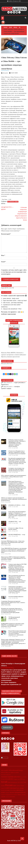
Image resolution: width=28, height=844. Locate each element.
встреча (3, 790)
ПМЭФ (21, 782)
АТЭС (6, 779)
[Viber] (12, 374)
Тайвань (18, 785)
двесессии (19, 790)
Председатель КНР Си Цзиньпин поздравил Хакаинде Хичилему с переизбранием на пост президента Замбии (13, 558)
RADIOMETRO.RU (7, 668)
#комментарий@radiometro (15, 596)
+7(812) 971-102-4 (7, 386)
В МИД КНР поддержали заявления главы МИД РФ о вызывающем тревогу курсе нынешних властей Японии (12, 625)
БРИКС (10, 779)
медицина (7, 792)
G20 (4, 779)
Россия (9, 785)
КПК (21, 779)
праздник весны (20, 792)
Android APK (7, 727)
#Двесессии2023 (15, 772)
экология (7, 796)
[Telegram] (17, 374)
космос (3, 792)
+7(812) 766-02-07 (7, 382)
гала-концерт (13, 790)
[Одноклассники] (6, 374)
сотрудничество (9, 794)
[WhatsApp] (15, 374)
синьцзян (3, 794)
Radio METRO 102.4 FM (7, 288)
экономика (12, 796)
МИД (9, 782)
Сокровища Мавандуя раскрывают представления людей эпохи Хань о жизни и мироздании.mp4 (13, 602)
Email (3, 261)
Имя (3, 255)
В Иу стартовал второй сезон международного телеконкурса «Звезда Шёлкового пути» (13, 476)
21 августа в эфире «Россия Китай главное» (15, 528)
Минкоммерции (13, 782)
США (14, 785)
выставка (7, 790)
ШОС (8, 788)
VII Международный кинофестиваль (14, 617)
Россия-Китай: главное (13, 201)
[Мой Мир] (8, 374)
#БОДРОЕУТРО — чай (14, 521)
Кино (24, 779)
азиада (22, 788)
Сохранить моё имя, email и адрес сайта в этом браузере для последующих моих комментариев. (14, 272)
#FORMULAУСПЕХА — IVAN (16, 505)
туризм (3, 796)
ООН (19, 782)
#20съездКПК (4, 770)
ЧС (5, 788)
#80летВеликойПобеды (16, 770)
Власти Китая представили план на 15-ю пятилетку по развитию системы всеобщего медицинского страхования (17, 632)
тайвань (19, 794)
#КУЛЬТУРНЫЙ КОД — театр (16, 534)
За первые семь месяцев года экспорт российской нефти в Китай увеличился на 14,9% (16, 469)
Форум (22, 785)
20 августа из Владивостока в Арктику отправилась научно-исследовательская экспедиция (16, 452)
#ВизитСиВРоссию (6, 772)
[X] (10, 374)
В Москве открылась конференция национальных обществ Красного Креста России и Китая (21, 214)
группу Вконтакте (7, 363)
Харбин (2, 788)
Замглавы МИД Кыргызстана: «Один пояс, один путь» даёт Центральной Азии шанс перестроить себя (13, 542)
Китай (4, 782)
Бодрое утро (17, 779)
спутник (15, 794)
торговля (24, 794)
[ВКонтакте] (4, 374)
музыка (12, 792)
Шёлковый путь (14, 788)
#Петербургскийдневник (6, 774)
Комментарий (6, 234)
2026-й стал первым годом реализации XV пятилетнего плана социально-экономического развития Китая (14, 499)
